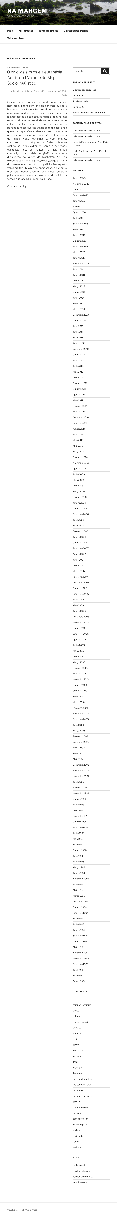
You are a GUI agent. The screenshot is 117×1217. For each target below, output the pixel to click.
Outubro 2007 (80, 542)
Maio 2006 (78, 605)
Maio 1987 (78, 975)
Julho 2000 (78, 782)
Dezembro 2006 (81, 582)
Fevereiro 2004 (80, 708)
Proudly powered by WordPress (21, 1209)
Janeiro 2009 (79, 502)
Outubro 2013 (80, 320)
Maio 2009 (78, 480)
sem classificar (80, 1118)
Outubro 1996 (80, 850)
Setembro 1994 (80, 913)
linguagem (78, 1067)
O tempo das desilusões (84, 90)
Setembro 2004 (81, 690)
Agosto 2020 (79, 212)
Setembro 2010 (80, 423)
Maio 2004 (78, 696)
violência (77, 1147)
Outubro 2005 (80, 628)
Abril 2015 (78, 280)
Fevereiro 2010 (80, 457)
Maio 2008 (78, 525)
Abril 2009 (78, 485)
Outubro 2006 (80, 588)
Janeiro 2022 (79, 201)
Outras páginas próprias (76, 30)
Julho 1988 (78, 970)
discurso (77, 1027)
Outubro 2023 (80, 189)
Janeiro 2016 (79, 275)
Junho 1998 (78, 833)
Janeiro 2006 (79, 611)
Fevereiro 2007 (80, 577)
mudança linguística (82, 1096)
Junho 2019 (78, 218)
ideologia (77, 1056)
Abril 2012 (78, 377)
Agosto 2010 (79, 428)
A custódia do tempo (92, 130)
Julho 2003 (78, 725)
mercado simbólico (82, 1084)
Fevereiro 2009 (80, 497)
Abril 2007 (78, 565)
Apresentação (26, 30)
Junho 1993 (78, 924)
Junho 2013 (78, 332)
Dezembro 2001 (81, 765)
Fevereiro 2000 (80, 787)
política (76, 1101)
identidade (78, 1050)
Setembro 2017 (80, 246)
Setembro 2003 (81, 719)
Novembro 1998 (81, 816)
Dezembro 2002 (81, 742)
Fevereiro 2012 (80, 383)
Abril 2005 (78, 656)
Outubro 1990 (80, 941)
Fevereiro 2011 (80, 406)
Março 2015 (79, 286)
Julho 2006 (78, 599)
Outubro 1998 (80, 821)
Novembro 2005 (81, 622)
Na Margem (27, 10)
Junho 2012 (78, 366)
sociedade (78, 1136)
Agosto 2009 (79, 468)
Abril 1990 (78, 947)
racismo (77, 1113)
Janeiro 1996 (79, 873)
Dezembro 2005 (81, 616)
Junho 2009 (79, 474)
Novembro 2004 (81, 679)
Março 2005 (79, 662)
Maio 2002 (78, 753)
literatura (77, 1073)
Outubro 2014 (80, 292)
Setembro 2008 (81, 514)
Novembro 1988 (81, 958)
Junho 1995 (78, 884)
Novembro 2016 (81, 263)
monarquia (78, 1090)
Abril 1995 (78, 890)
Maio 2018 (78, 229)
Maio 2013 (78, 337)
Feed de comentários (83, 1176)
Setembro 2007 (81, 548)
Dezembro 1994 (81, 901)
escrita (76, 1044)
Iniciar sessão (79, 1165)
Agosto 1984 (79, 981)
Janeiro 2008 (79, 537)
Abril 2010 (78, 446)
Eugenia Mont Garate (83, 142)
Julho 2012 (78, 360)
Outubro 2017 (79, 240)
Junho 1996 (78, 861)
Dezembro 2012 (81, 349)
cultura (76, 1016)
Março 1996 (79, 867)
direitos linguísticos (82, 1022)
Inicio (10, 30)
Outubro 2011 (79, 389)
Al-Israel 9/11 (79, 95)
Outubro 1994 (80, 907)
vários (76, 1141)
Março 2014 (79, 309)
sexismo (77, 1130)
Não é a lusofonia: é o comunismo (89, 112)
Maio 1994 (78, 918)
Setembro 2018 (80, 223)
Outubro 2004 (80, 685)
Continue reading (17, 186)
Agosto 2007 (79, 554)
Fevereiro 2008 (80, 531)
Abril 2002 (78, 759)
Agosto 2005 (79, 639)
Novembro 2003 (81, 713)
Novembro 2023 (81, 183)
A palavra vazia (80, 101)
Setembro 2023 (80, 195)
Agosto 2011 (79, 394)
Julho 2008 (78, 520)
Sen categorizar (80, 1124)
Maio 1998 (78, 839)
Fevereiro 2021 (80, 206)
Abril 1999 (78, 810)
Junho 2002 (79, 747)
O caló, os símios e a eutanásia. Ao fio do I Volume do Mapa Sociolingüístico (35, 77)
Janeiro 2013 (79, 343)
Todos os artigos (15, 38)
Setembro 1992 (80, 935)
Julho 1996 (78, 856)
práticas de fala (80, 1107)
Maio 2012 (78, 371)
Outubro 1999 (80, 799)
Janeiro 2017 (79, 258)
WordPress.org (80, 1182)
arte (75, 999)
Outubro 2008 (80, 508)
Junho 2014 (78, 297)
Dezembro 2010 (81, 417)
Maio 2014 (78, 303)
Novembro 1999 (81, 793)
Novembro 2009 (81, 463)
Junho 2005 (79, 645)
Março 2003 (79, 730)
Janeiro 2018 (79, 235)
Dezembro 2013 (81, 315)
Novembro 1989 (81, 952)
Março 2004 (79, 702)
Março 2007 (79, 571)
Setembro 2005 (81, 633)
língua (76, 1061)
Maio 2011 (78, 400)
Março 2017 (79, 252)
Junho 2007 (79, 559)
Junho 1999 (78, 804)
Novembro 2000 (81, 776)
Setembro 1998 (80, 827)
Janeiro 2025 (79, 178)
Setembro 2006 (81, 594)
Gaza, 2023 (78, 107)
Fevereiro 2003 (80, 736)
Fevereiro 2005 (80, 668)
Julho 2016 (78, 269)
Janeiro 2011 (79, 411)
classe (76, 1010)
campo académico (82, 1005)
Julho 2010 (78, 434)
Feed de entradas (81, 1171)
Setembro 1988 (80, 964)
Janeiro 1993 (79, 930)
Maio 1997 (78, 844)
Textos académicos (48, 30)
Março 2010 (79, 451)
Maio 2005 (78, 651)
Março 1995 (79, 896)
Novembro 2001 (81, 770)
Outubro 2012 (79, 354)
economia (78, 1033)
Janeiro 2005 (79, 673)
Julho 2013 (78, 326)
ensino (76, 1039)
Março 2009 (79, 491)
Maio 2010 (78, 440)
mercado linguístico (82, 1079)
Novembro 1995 (81, 878)
